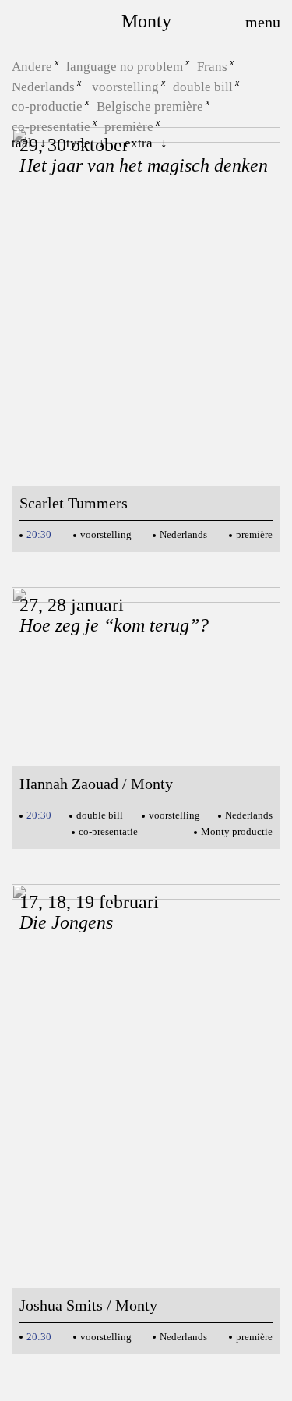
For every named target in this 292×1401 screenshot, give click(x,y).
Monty (146, 21)
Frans (212, 66)
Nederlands (43, 86)
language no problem (124, 66)
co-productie (47, 106)
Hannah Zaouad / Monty (96, 783)
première (128, 126)
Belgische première (150, 106)
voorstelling (125, 86)
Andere (32, 66)
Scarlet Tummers (73, 502)
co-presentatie (51, 126)
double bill (203, 86)
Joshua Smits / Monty (88, 1305)
